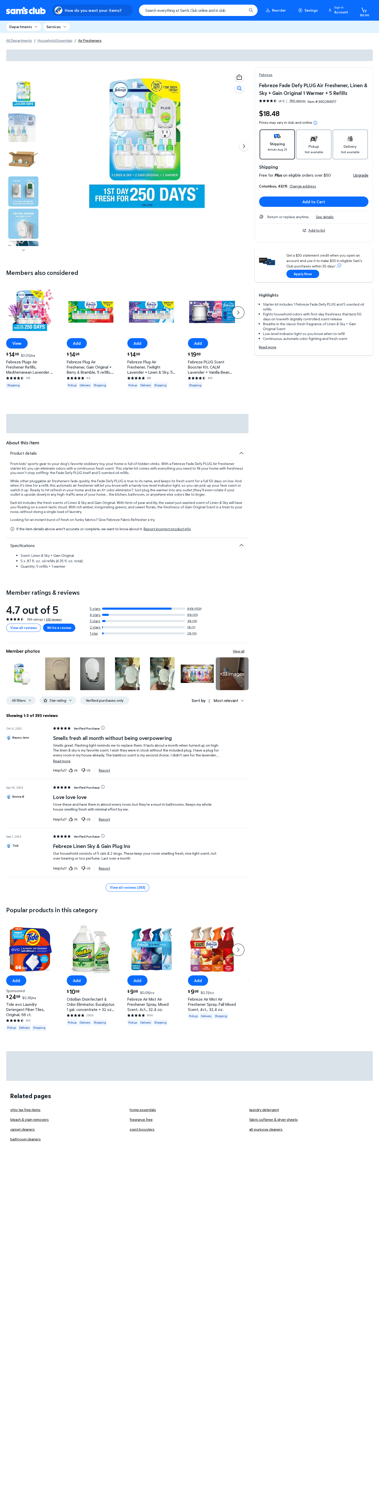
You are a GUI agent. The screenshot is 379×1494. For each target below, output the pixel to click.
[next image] (23, 250)
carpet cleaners (22, 1129)
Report (104, 770)
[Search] (251, 10)
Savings (311, 10)
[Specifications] (241, 545)
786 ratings (297, 100)
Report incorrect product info (167, 529)
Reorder (279, 10)
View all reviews (23, 627)
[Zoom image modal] (239, 88)
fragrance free (141, 1119)
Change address (303, 186)
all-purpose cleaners (266, 1129)
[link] (232, 673)
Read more (267, 347)
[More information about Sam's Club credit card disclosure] (339, 265)
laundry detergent (264, 1109)
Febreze (266, 74)
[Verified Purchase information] (103, 728)
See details (325, 216)
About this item (22, 442)
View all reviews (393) (127, 887)
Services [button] (53, 26)
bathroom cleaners (25, 1139)
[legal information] (315, 123)
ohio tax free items (25, 1109)
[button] (339, 10)
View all (238, 651)
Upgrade (360, 175)
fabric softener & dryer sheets (273, 1119)
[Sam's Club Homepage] (26, 10)
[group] (282, 101)
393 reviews (54, 619)
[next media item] (244, 146)
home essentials (143, 1109)
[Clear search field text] (239, 10)
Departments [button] (20, 26)
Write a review (59, 627)
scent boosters (142, 1129)
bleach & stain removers (29, 1119)
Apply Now (303, 273)
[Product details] (241, 453)
